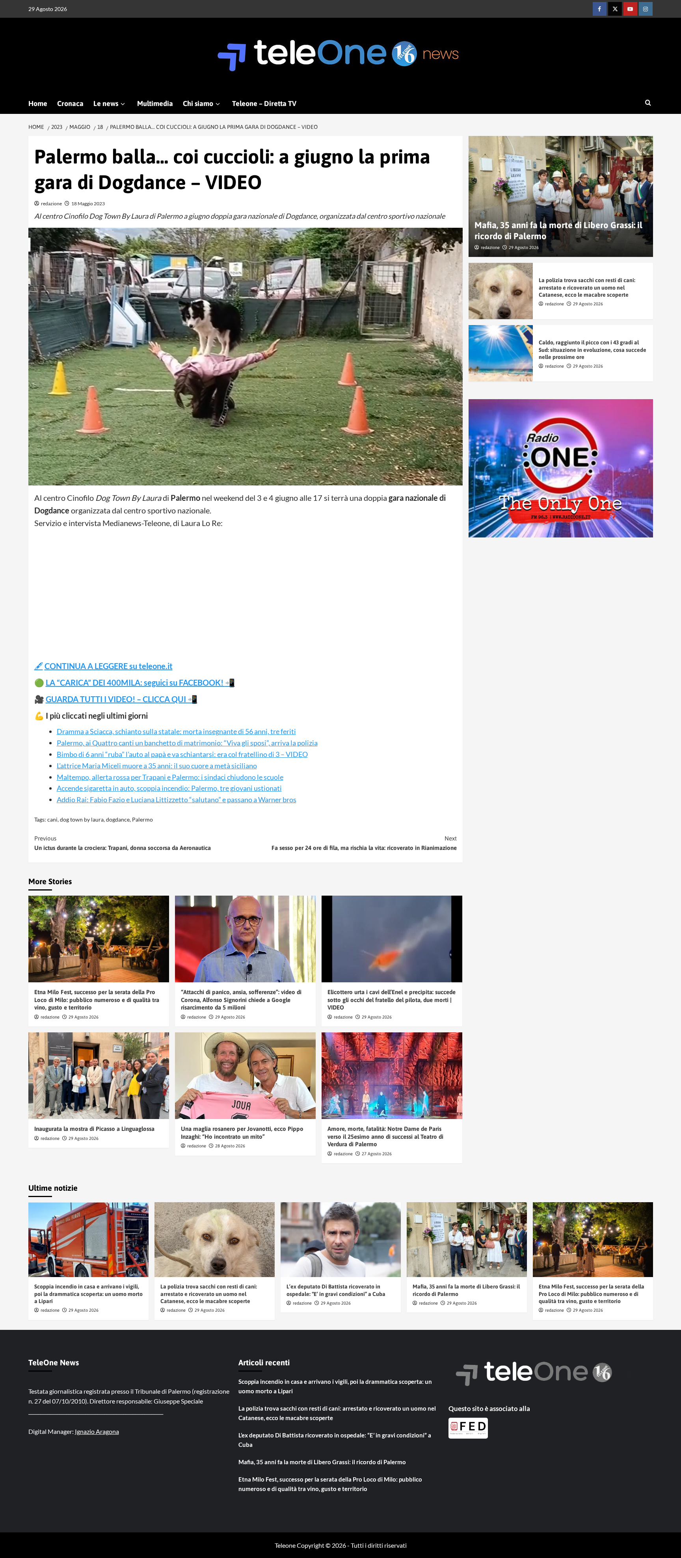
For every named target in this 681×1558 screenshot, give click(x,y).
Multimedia (155, 103)
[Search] (648, 103)
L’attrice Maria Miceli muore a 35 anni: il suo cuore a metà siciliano (157, 765)
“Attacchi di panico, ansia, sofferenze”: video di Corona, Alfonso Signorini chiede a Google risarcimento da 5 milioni (241, 1000)
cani (52, 819)
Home (37, 103)
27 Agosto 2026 (377, 1153)
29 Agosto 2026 (84, 1017)
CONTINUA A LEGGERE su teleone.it (109, 666)
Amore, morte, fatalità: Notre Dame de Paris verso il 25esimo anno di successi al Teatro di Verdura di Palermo (385, 1136)
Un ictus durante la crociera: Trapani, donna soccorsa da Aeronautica (122, 843)
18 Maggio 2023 (88, 203)
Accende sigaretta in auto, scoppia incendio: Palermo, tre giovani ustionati (169, 788)
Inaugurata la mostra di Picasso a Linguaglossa (94, 1128)
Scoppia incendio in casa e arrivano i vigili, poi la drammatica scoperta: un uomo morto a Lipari (88, 1293)
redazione (51, 203)
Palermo (142, 819)
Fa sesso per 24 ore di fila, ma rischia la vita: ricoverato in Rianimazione (364, 843)
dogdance (118, 819)
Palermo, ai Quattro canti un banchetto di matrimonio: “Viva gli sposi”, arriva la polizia (187, 742)
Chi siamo (198, 103)
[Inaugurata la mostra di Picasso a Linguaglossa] (98, 1075)
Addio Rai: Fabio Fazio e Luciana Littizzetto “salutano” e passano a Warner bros (176, 799)
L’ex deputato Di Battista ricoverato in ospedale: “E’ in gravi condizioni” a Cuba (334, 1440)
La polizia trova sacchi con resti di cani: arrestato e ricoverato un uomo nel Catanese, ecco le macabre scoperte (587, 287)
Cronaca (70, 103)
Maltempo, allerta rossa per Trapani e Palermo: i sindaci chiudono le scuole (170, 777)
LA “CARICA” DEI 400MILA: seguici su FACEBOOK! (135, 682)
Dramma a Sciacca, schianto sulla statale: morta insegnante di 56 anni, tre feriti (176, 731)
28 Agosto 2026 (230, 1145)
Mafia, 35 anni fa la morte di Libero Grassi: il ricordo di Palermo (322, 1461)
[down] (122, 104)
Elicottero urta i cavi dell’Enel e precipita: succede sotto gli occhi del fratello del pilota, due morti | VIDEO (391, 1000)
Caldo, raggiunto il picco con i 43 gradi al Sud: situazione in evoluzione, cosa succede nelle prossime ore (592, 349)
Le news (105, 103)
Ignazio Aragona (97, 1431)
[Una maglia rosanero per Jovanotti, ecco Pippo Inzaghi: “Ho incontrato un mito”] (245, 1075)
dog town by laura (82, 819)
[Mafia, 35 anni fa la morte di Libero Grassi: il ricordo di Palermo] (561, 196)
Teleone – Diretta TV (264, 103)
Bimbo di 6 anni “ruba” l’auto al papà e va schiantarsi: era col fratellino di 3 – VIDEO (182, 754)
